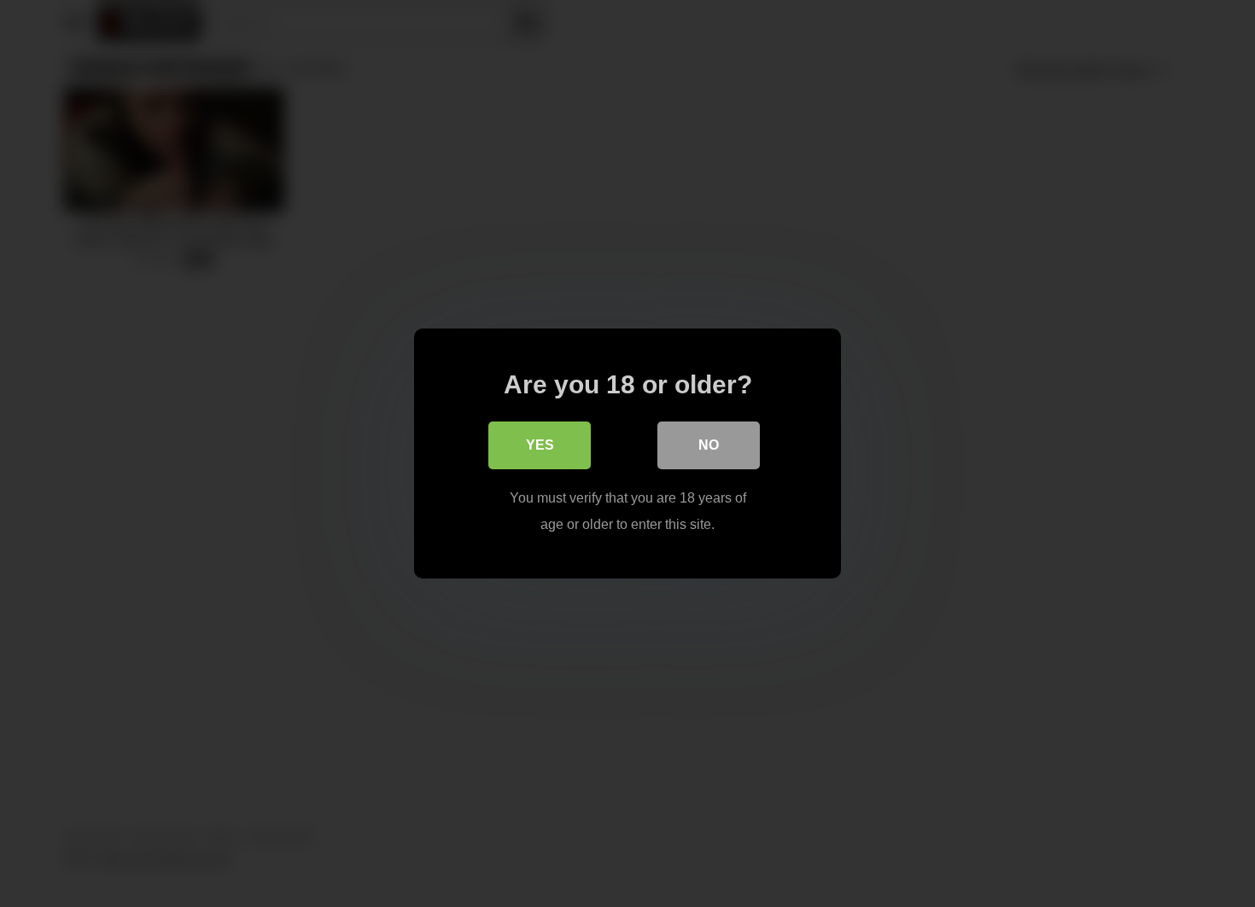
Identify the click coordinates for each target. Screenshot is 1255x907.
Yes (540, 445)
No (708, 445)
